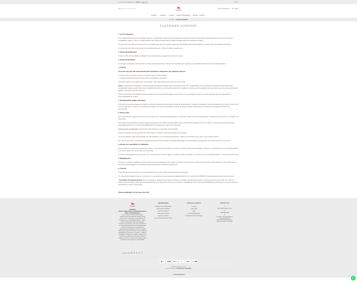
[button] (154, 15)
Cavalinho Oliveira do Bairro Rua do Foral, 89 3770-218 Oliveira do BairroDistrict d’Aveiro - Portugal (224, 219)
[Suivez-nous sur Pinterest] (142, 253)
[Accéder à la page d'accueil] (178, 8)
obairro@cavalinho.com (224, 208)
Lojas (193, 211)
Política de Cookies (163, 213)
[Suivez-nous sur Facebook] (134, 253)
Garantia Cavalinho (163, 215)
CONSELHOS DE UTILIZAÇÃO (194, 215)
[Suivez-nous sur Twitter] (137, 253)
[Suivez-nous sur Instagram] (132, 253)
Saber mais (144, 2)
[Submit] (119, 9)
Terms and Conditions (163, 208)
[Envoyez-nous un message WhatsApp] (353, 278)
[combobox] (128, 9)
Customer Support (163, 211)
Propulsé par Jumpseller (183, 268)
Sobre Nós (194, 208)
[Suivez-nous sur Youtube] (139, 253)
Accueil (171, 19)
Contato (193, 206)
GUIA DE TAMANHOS (194, 213)
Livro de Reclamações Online (163, 218)
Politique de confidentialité (163, 206)
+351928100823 (224, 212)
